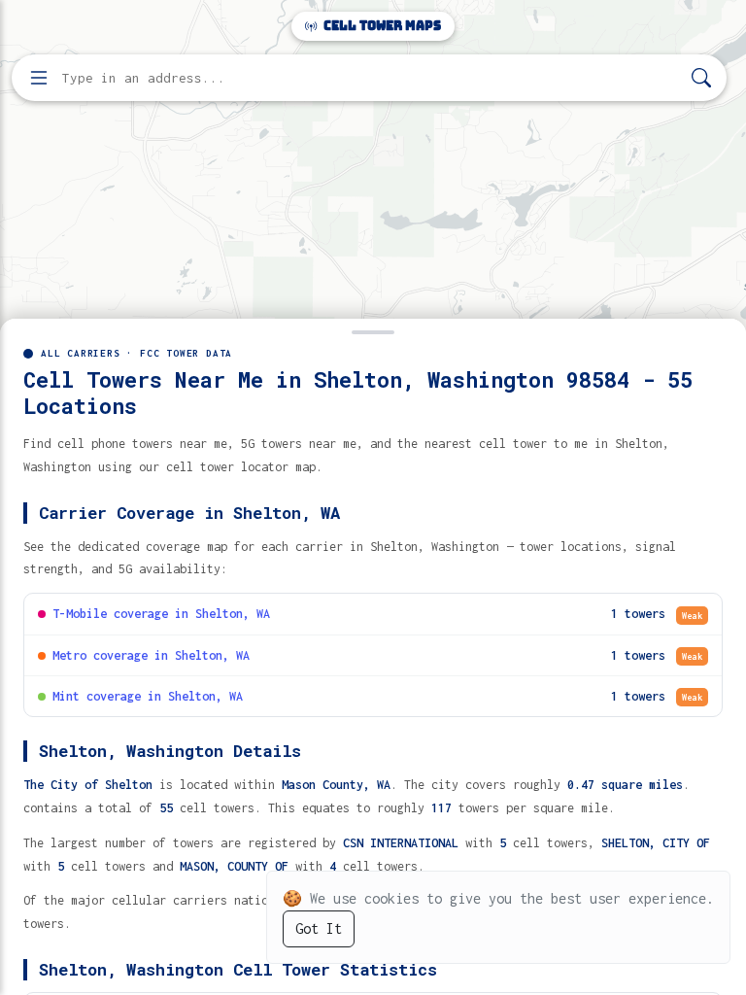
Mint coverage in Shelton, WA (147, 696)
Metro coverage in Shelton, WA (151, 655)
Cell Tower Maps (381, 25)
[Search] (701, 78)
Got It (318, 928)
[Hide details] (373, 330)
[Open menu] (39, 77)
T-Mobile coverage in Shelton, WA (161, 613)
